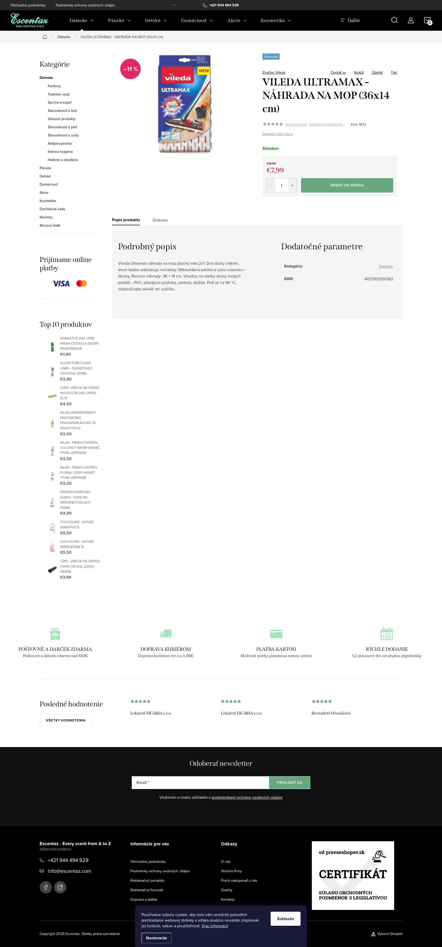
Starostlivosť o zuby (63, 135)
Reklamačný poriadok (147, 880)
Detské (45, 176)
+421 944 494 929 (68, 860)
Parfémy (54, 86)
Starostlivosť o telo (62, 110)
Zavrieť (298, 71)
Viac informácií (215, 926)
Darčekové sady (52, 208)
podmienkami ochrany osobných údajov (247, 797)
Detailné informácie (277, 133)
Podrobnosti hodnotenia (326, 124)
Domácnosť (49, 184)
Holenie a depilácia (63, 159)
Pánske (45, 168)
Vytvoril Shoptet (389, 933)
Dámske (46, 77)
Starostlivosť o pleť (62, 127)
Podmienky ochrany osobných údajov (85, 5)
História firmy (231, 871)
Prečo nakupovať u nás (239, 880)
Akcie (44, 192)
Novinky (46, 217)
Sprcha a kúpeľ (60, 102)
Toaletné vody (59, 94)
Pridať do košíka (347, 185)
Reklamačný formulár (146, 889)
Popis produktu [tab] (126, 220)
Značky (226, 890)
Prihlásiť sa (289, 782)
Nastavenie (156, 938)
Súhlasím (285, 919)
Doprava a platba (143, 899)
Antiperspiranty (60, 143)
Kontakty (228, 899)
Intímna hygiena (60, 151)
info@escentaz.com (69, 871)
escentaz (46, 887)
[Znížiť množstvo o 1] (271, 185)
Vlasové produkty (61, 118)
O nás (225, 861)
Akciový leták (50, 225)
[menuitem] (81, 20)
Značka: (273, 72)
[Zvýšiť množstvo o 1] (292, 185)
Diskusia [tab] (160, 220)
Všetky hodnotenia (66, 720)
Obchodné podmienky (28, 5)
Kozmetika (48, 200)
